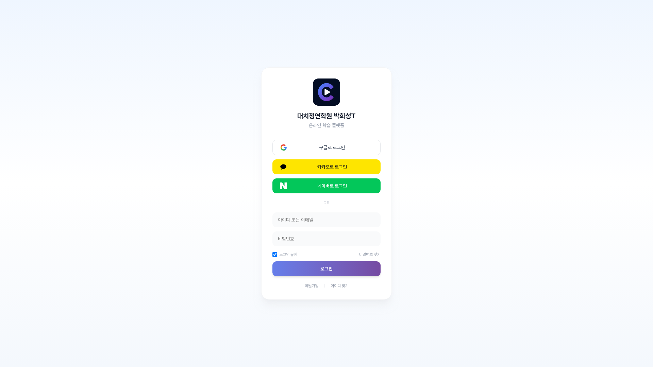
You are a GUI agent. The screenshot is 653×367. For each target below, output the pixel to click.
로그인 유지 (288, 254)
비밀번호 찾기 (370, 254)
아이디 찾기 (340, 285)
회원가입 (311, 285)
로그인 (326, 269)
